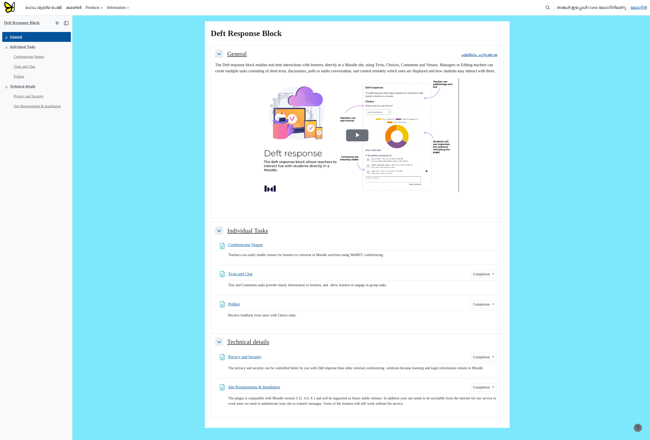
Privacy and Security (29, 96)
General (16, 37)
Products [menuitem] (93, 7)
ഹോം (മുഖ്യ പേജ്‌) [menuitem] (43, 7)
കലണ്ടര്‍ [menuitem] (74, 7)
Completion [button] (482, 274)
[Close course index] (66, 23)
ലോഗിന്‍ (638, 7)
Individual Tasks (22, 47)
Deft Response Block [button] (22, 23)
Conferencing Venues (29, 57)
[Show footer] (638, 428)
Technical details (22, 86)
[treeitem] (36, 37)
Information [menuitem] (116, 7)
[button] (547, 7)
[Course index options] (57, 23)
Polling (19, 76)
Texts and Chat (24, 67)
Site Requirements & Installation (37, 106)
